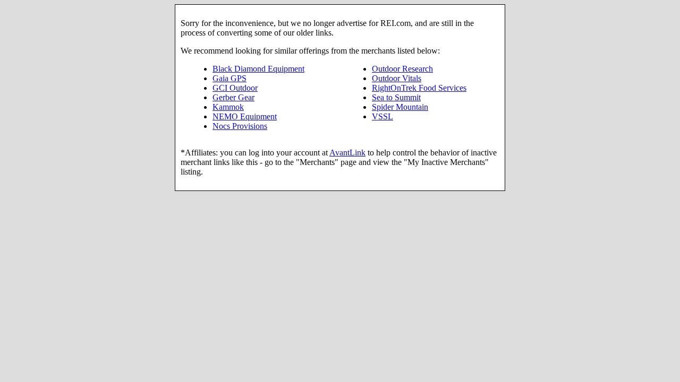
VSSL (382, 116)
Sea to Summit (396, 97)
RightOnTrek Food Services (419, 87)
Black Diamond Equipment (258, 68)
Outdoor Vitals (396, 78)
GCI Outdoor (235, 87)
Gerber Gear (233, 97)
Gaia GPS (229, 78)
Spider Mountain (400, 106)
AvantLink (347, 152)
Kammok (228, 106)
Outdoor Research (402, 68)
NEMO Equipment (244, 116)
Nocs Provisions (239, 126)
